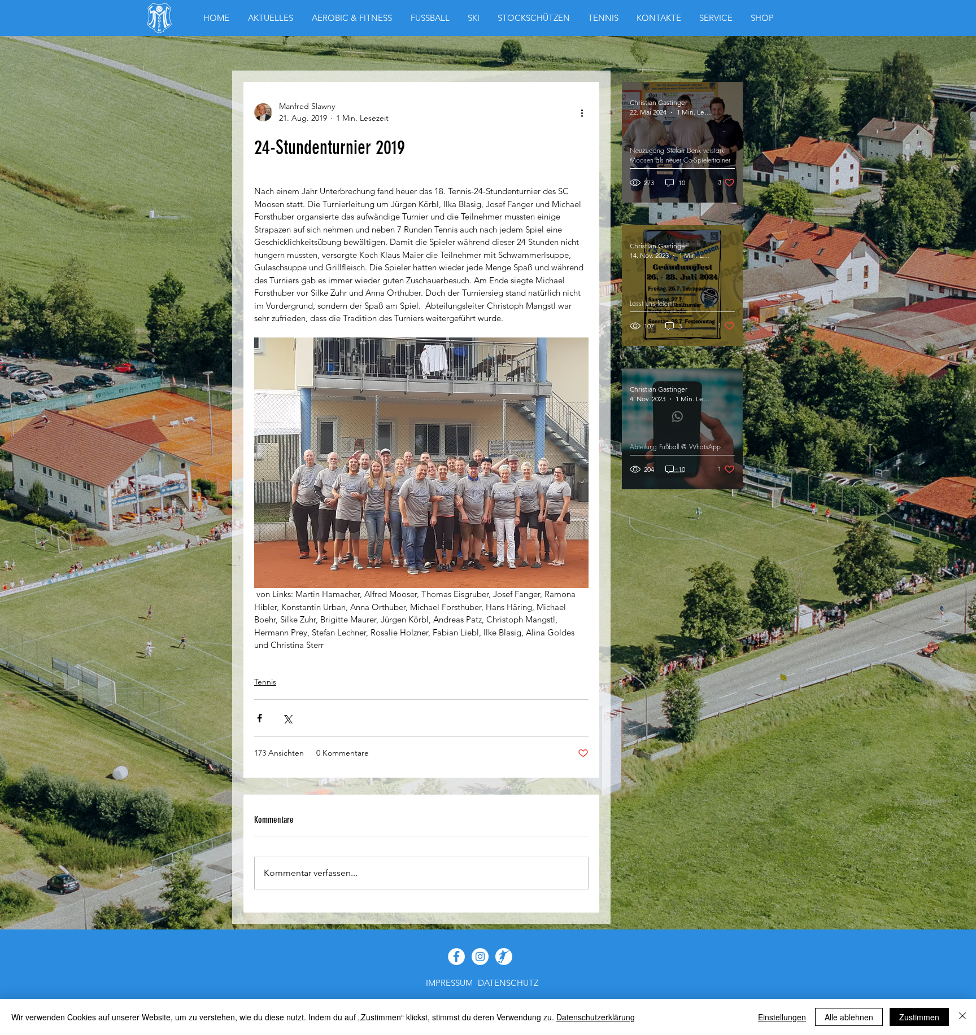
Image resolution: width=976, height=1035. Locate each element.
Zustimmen (919, 1017)
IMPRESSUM (449, 982)
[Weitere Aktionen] (582, 112)
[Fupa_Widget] (503, 956)
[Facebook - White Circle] (456, 956)
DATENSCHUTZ (508, 982)
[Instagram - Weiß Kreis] (480, 956)
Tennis (265, 682)
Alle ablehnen (849, 1017)
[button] (762, 18)
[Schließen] (962, 1017)
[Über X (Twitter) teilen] (287, 718)
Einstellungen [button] (782, 1017)
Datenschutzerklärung (595, 1017)
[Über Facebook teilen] (259, 718)
